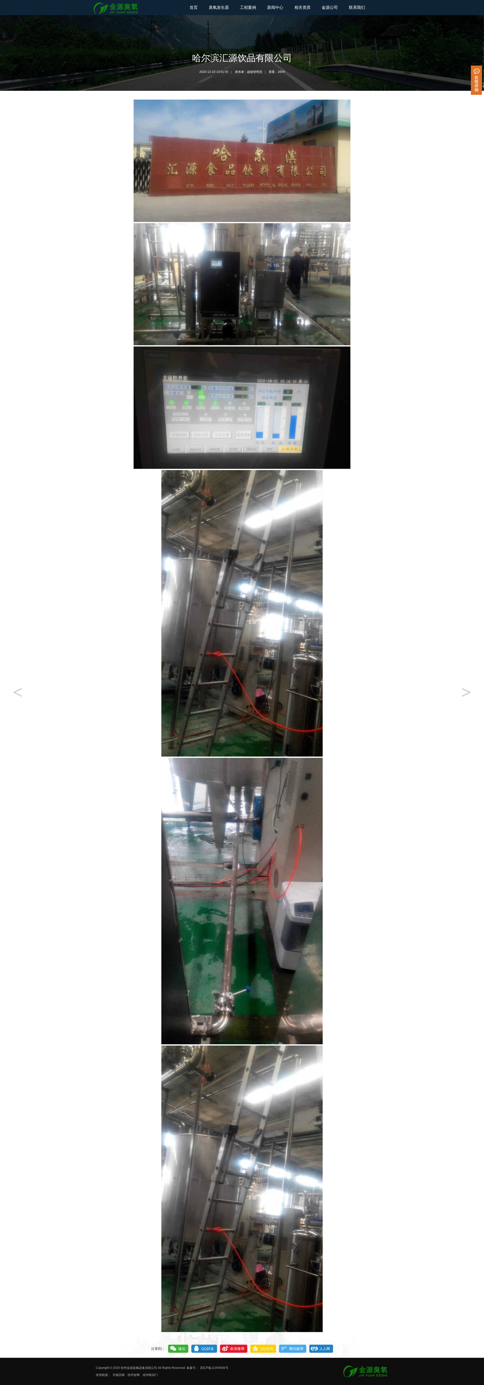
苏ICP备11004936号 (214, 1368)
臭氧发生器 (219, 7)
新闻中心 (275, 7)
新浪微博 (237, 1349)
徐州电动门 (150, 1375)
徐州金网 (134, 1375)
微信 (181, 1349)
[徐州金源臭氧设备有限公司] (116, 13)
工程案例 (248, 7)
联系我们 (357, 7)
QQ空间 (266, 1349)
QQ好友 (207, 1349)
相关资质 (302, 7)
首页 (194, 7)
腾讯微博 (296, 1349)
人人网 (324, 1349)
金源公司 (330, 7)
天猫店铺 (118, 1375)
